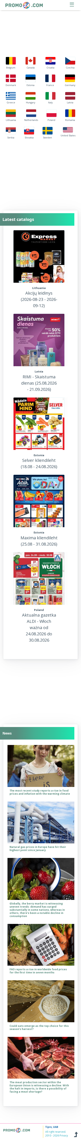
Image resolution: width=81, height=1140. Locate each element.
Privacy (64, 1135)
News (7, 733)
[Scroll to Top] (76, 1134)
